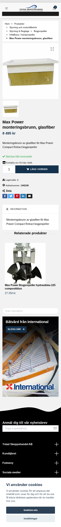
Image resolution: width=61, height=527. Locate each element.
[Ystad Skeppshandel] (31, 8)
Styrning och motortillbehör (23, 27)
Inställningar (30, 518)
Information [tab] (18, 209)
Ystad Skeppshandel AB (17, 444)
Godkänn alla (31, 510)
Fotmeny (7, 463)
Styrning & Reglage (19, 31)
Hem (7, 23)
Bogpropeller (40, 31)
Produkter (19, 23)
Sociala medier (11, 472)
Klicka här (14, 329)
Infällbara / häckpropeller (22, 34)
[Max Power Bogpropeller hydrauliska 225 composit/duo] (30, 263)
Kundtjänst (9, 453)
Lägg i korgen (38, 169)
